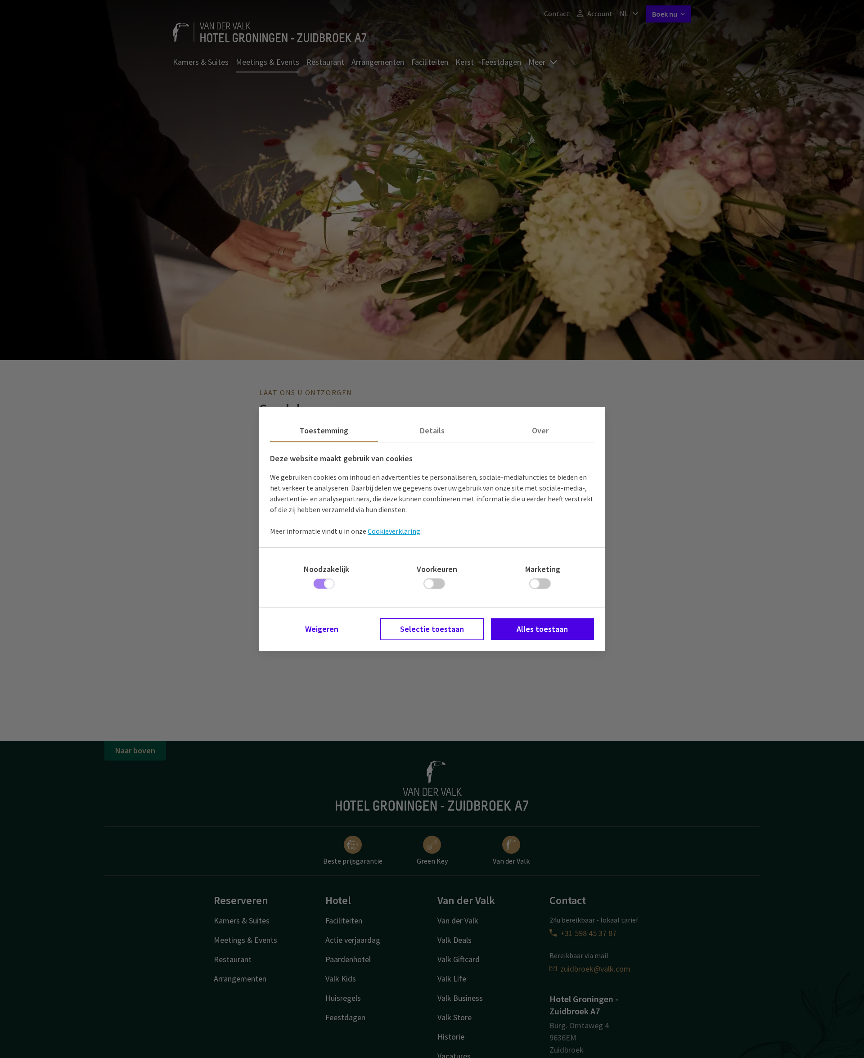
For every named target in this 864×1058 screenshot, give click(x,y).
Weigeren (321, 629)
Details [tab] (432, 430)
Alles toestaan (542, 629)
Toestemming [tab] (324, 430)
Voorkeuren (437, 569)
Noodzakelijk (326, 569)
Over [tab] (540, 430)
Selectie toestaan (432, 629)
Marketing (542, 569)
